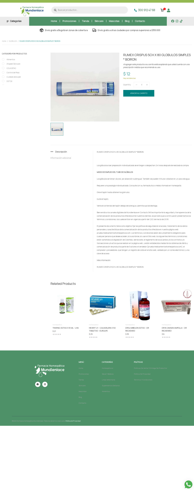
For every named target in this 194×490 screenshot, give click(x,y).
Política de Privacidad (73, 421)
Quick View (66, 297)
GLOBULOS (13, 41)
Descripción (61, 151)
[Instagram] (176, 21)
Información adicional (61, 157)
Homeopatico (149, 102)
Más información (103, 260)
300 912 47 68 (146, 10)
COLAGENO (11, 68)
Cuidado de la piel (14, 77)
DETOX (9, 81)
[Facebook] (172, 21)
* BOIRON (140, 152)
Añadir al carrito (138, 93)
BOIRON (138, 107)
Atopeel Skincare (13, 64)
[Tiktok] (181, 21)
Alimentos (11, 59)
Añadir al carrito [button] (67, 328)
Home (4, 41)
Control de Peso (13, 72)
